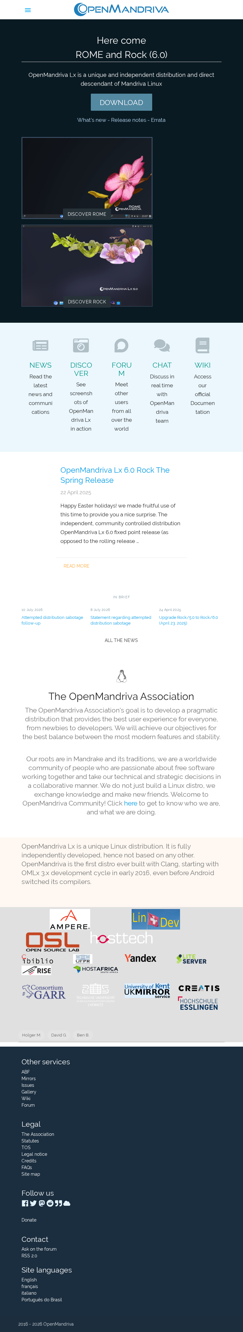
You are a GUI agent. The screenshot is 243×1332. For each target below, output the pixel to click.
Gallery (29, 1091)
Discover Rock (87, 301)
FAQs (27, 1167)
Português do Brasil (42, 1299)
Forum (28, 1105)
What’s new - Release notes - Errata (121, 120)
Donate (29, 1220)
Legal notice (34, 1154)
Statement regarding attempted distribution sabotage (120, 620)
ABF (26, 1071)
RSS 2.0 (29, 1255)
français (30, 1286)
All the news (121, 640)
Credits (29, 1160)
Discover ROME (87, 214)
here (130, 803)
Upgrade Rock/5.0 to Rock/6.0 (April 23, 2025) (188, 620)
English (29, 1279)
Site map (31, 1174)
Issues (28, 1085)
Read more (77, 566)
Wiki (26, 1098)
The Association (38, 1134)
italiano (29, 1293)
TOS (26, 1147)
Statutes (30, 1140)
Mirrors (29, 1078)
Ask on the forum (39, 1249)
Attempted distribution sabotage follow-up (52, 620)
